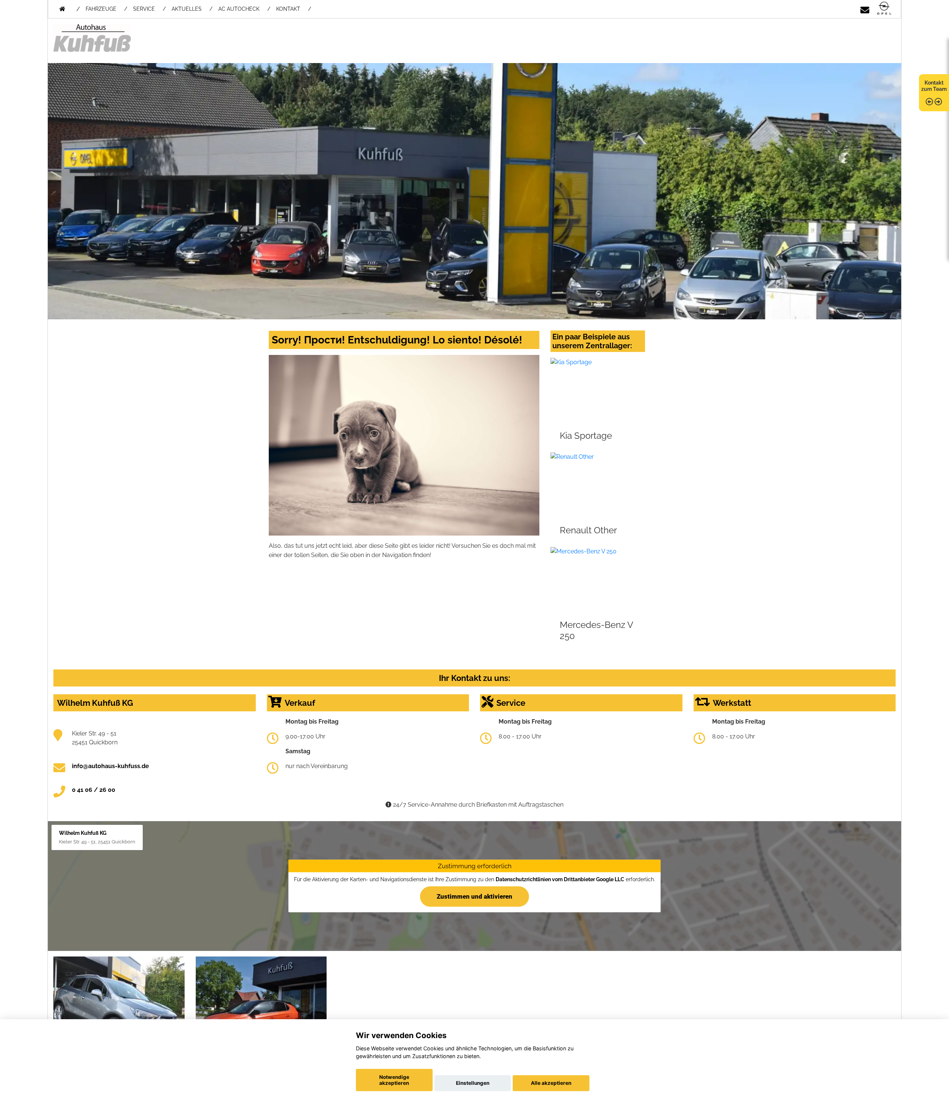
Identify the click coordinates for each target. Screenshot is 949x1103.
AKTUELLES (187, 9)
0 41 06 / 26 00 (93, 789)
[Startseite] (884, 8)
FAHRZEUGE (101, 9)
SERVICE (144, 9)
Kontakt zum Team (934, 86)
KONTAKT (288, 9)
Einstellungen (472, 1083)
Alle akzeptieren (551, 1083)
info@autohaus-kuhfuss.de (110, 766)
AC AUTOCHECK (238, 9)
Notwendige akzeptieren (394, 1080)
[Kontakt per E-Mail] (864, 8)
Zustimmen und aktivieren (474, 896)
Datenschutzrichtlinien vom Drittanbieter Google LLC (560, 879)
